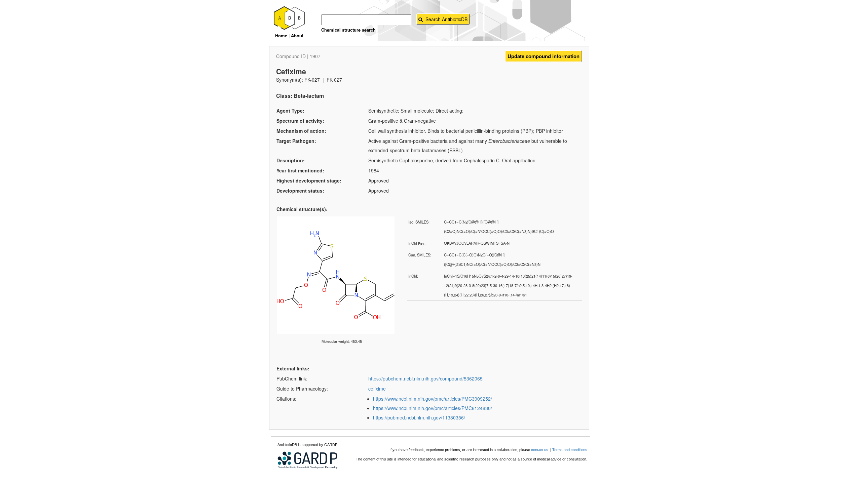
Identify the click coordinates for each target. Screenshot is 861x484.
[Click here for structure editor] (341, 219)
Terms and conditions (569, 450)
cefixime (377, 388)
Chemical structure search (348, 30)
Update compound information (543, 56)
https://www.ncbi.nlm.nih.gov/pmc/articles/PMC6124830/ (432, 408)
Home (281, 35)
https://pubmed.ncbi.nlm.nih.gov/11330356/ (419, 417)
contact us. (540, 450)
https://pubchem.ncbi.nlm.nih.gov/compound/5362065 (425, 378)
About (297, 35)
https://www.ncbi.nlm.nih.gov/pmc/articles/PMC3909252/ (432, 398)
